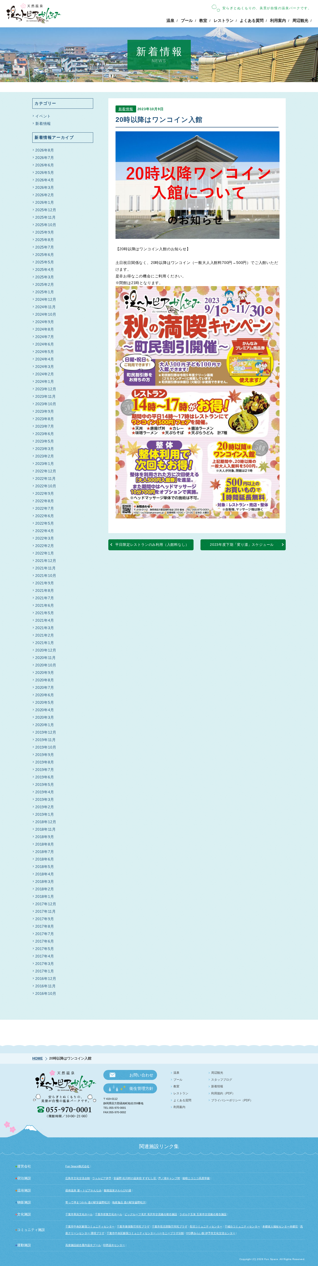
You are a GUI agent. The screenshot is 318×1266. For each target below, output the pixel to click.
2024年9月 (44, 322)
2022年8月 (44, 501)
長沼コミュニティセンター (206, 1226)
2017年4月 (44, 956)
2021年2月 (44, 635)
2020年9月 (44, 672)
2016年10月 (45, 993)
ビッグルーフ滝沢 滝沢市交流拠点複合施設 (150, 1214)
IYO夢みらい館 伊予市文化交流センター (210, 1233)
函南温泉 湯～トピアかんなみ (83, 1190)
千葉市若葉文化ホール (108, 1214)
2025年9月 (44, 232)
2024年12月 (45, 299)
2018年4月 (44, 874)
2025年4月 (44, 269)
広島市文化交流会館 (77, 1178)
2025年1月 (44, 292)
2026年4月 (44, 180)
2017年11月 (45, 911)
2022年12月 (45, 471)
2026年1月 (44, 202)
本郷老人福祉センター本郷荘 (280, 1226)
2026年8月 (44, 150)
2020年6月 (44, 695)
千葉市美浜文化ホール (79, 1214)
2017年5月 (44, 949)
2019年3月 (44, 799)
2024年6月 (44, 344)
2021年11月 (45, 568)
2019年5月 (44, 784)
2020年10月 (45, 665)
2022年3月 (44, 538)
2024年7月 (44, 337)
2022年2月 (44, 546)
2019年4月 (44, 792)
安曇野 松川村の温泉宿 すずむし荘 (135, 1178)
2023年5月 (44, 441)
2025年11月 (45, 217)
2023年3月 (44, 449)
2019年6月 (44, 777)
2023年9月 (44, 411)
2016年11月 (45, 986)
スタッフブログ (221, 1079)
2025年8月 (44, 240)
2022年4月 (44, 531)
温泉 (170, 20)
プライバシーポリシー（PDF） (232, 1100)
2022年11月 (45, 478)
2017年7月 (44, 934)
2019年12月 (45, 732)
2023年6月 (44, 434)
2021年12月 (45, 560)
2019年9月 (44, 755)
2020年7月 (44, 687)
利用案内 (278, 20)
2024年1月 (44, 381)
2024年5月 (44, 352)
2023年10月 (45, 404)
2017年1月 (44, 971)
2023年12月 (45, 389)
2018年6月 (44, 859)
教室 (203, 20)
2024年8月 (44, 329)
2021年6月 (44, 605)
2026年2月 (44, 195)
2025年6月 (44, 255)
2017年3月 (44, 964)
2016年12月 (45, 978)
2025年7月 (44, 247)
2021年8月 (44, 590)
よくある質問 (252, 20)
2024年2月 (44, 374)
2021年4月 (44, 620)
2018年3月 (44, 881)
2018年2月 (44, 889)
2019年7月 (44, 769)
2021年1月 (44, 643)
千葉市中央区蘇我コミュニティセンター (90, 1226)
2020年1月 (44, 725)
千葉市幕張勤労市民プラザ (133, 1226)
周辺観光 (300, 20)
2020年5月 (44, 702)
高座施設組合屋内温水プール (83, 1245)
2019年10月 (45, 747)
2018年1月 (44, 896)
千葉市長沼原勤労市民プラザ (169, 1226)
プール (187, 20)
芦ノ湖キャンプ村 (169, 1178)
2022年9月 (44, 493)
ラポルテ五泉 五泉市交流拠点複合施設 (203, 1214)
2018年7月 (44, 852)
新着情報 (126, 109)
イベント (43, 116)
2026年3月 (44, 187)
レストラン (224, 20)
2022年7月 (44, 508)
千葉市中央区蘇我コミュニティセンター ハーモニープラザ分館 (145, 1233)
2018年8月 (44, 844)
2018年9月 (44, 837)
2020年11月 (45, 658)
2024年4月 (44, 359)
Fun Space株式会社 (77, 1166)
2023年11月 (45, 396)
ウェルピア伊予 (101, 1178)
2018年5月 (44, 866)
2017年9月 (44, 919)
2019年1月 (44, 814)
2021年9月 (44, 583)
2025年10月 (45, 225)
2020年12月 (45, 650)
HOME (37, 1058)
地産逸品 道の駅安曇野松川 (129, 1202)
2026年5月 (44, 172)
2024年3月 (44, 366)
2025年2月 (44, 284)
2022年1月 (44, 553)
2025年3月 (44, 277)
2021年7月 (44, 598)
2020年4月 (44, 710)
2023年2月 (44, 456)
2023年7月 (44, 426)
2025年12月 (45, 210)
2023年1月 (44, 463)
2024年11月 (45, 307)
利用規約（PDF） (223, 1093)
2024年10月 (45, 314)
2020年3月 (44, 717)
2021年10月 (45, 575)
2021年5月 (44, 613)
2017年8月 (44, 926)
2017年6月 (44, 941)
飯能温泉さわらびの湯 (117, 1190)
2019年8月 (44, 762)
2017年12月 (45, 904)
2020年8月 (44, 680)
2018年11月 (45, 829)
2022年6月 (44, 516)
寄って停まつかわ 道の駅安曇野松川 (87, 1202)
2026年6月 (44, 165)
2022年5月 (44, 523)
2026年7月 (44, 157)
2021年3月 (44, 628)
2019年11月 (45, 740)
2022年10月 (45, 486)
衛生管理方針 (141, 1088)
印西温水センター (114, 1245)
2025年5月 (44, 262)
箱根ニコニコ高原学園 (196, 1178)
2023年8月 (44, 419)
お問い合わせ (141, 1075)
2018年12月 (45, 822)
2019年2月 (44, 807)
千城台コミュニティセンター (242, 1226)
